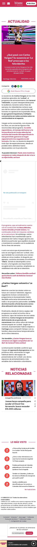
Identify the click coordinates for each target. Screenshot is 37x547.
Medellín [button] (10, 542)
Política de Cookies (25, 519)
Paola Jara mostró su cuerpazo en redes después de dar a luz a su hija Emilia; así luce (18, 155)
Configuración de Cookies (18, 521)
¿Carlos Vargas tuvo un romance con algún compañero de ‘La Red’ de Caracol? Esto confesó (17, 340)
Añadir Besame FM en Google (20, 91)
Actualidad (18, 21)
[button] (4, 3)
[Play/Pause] (33, 543)
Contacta (6, 517)
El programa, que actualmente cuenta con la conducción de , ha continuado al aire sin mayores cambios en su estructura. (18, 229)
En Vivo (32, 3)
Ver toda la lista (30, 489)
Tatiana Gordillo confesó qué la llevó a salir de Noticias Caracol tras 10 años (18, 275)
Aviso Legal (22, 517)
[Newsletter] (8, 3)
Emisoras (14, 517)
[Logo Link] (18, 3)
